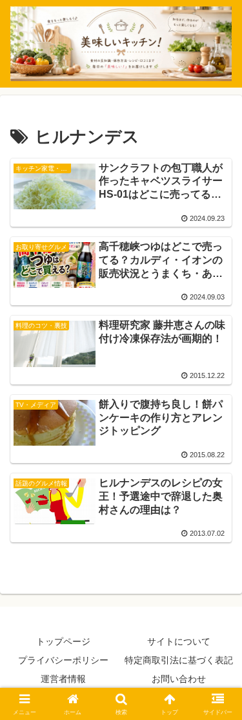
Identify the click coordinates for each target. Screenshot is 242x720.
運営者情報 (63, 679)
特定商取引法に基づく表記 (179, 660)
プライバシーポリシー (63, 660)
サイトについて (178, 641)
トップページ (63, 641)
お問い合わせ (179, 679)
